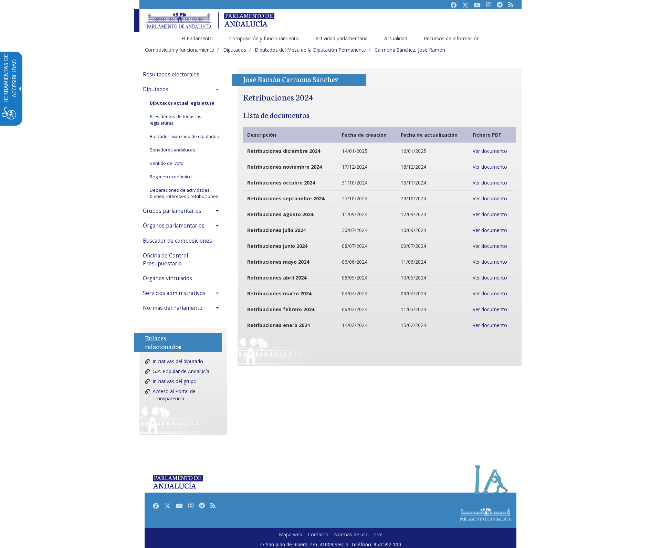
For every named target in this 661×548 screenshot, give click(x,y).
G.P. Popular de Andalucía (181, 371)
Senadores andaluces (172, 150)
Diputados (155, 89)
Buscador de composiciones (177, 240)
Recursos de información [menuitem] (452, 38)
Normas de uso (351, 534)
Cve (378, 534)
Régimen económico (171, 177)
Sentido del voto (166, 163)
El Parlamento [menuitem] (197, 38)
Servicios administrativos (174, 293)
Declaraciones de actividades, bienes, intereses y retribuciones (184, 193)
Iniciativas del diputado (178, 361)
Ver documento (490, 151)
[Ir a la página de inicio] (179, 20)
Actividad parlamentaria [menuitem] (341, 38)
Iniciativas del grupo (175, 381)
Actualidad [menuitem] (395, 38)
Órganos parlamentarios (173, 225)
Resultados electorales (171, 74)
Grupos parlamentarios (172, 210)
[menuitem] (182, 74)
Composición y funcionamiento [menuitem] (264, 38)
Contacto (318, 534)
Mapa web (290, 534)
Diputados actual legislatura (182, 103)
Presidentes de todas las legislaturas (175, 120)
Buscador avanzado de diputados (184, 136)
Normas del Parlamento (172, 308)
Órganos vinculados (167, 278)
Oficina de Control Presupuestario (165, 259)
